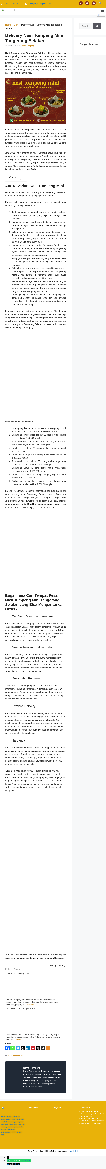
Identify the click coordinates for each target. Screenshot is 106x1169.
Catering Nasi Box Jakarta (90, 1111)
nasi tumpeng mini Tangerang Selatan (43, 958)
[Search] (97, 26)
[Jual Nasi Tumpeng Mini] (16, 995)
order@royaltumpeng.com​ (39, 3)
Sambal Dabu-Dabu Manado (91, 1123)
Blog (16, 25)
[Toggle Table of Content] (21, 178)
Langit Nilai (74, 1151)
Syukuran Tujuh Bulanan (89, 1118)
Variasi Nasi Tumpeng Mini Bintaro (22, 1009)
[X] (43, 1048)
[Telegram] (18, 1048)
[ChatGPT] (38, 1048)
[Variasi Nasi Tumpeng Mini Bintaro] (16, 1030)
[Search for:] (86, 26)
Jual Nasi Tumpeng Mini (17, 974)
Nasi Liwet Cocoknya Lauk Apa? (92, 1121)
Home (8, 25)
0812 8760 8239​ (11, 4)
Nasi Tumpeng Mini (16, 1056)
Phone (17, 1164)
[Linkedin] (28, 1048)
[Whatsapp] (12, 1048)
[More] (48, 1048)
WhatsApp (26, 1160)
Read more (30, 1005)
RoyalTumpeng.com (36, 504)
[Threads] (23, 1048)
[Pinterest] (33, 1048)
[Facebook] (7, 1048)
